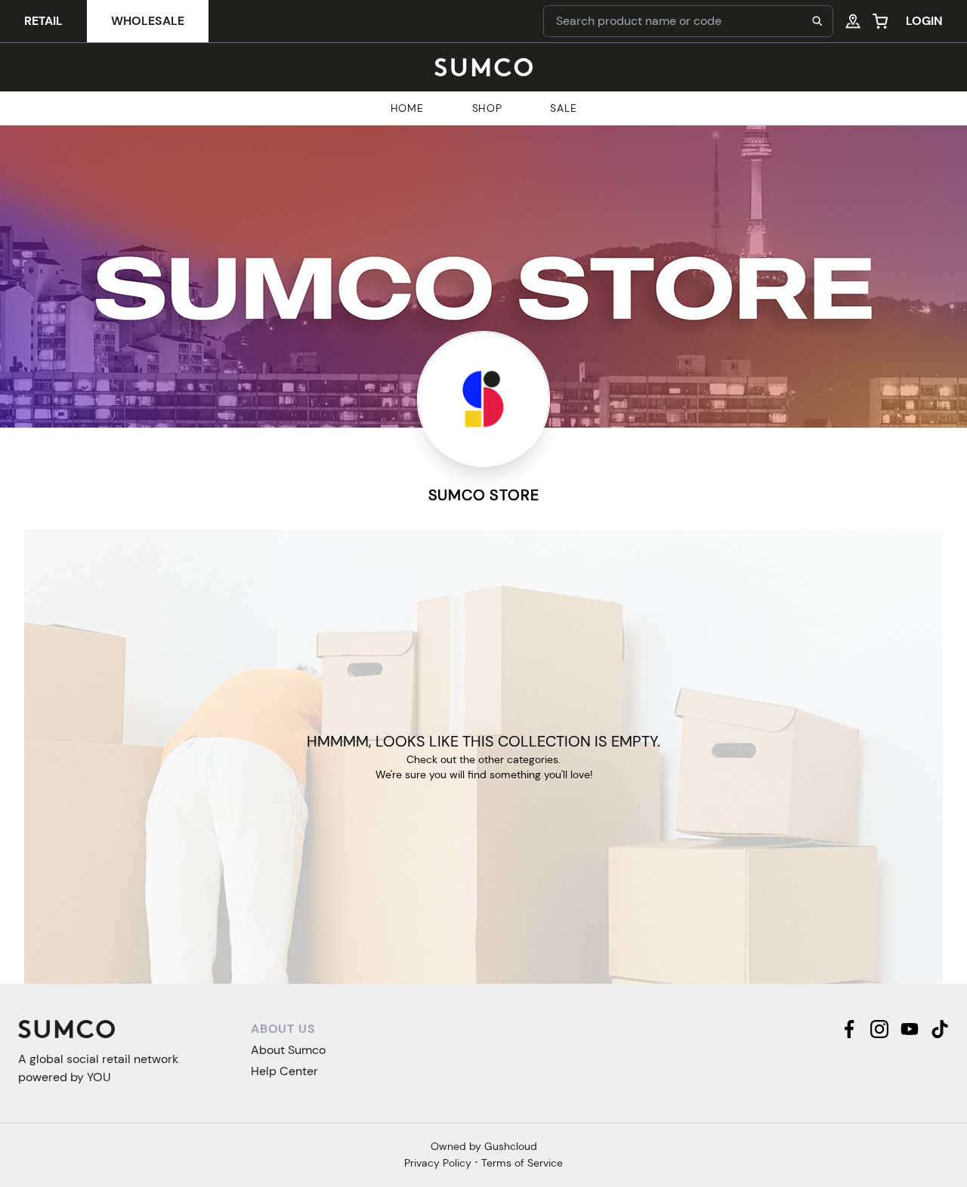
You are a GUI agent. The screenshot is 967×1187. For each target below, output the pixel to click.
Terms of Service (522, 1163)
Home (407, 108)
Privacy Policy (437, 1163)
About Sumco (288, 1050)
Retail (43, 21)
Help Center (284, 1071)
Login (924, 21)
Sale (563, 108)
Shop (487, 108)
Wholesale (147, 21)
